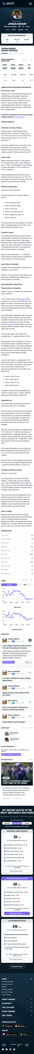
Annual (27, 823)
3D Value (9, 584)
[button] (17, 643)
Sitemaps (13, 1044)
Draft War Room (19, 117)
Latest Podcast (6, 994)
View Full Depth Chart (27, 728)
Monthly (7, 823)
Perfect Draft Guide (7, 981)
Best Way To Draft (7, 984)
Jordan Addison (14, 739)
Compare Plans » (17, 966)
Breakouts (5, 989)
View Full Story (7, 662)
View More (30, 759)
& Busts (10, 989)
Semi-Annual (17, 823)
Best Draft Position (7, 992)
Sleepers (4, 987)
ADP (25, 584)
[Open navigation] (30, 4)
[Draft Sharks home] (8, 3)
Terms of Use (19, 1045)
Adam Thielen (14, 733)
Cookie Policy (27, 1045)
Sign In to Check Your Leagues (11, 754)
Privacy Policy (4, 1045)
